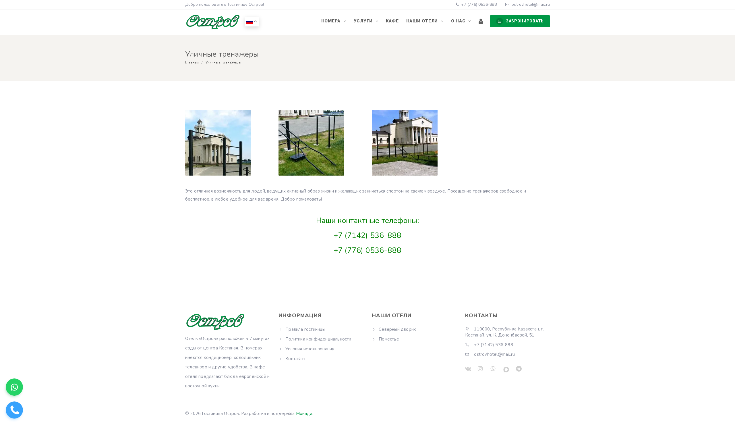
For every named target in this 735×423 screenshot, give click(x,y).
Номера (331, 21)
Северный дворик (397, 329)
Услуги (364, 21)
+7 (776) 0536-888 (478, 4)
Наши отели (422, 21)
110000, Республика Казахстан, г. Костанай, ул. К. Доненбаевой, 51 (504, 332)
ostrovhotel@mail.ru (531, 4)
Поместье (389, 339)
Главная (192, 62)
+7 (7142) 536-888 (367, 235)
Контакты (295, 359)
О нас (459, 21)
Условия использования (309, 349)
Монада (304, 413)
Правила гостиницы (305, 329)
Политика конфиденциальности (318, 339)
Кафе (392, 21)
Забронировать (525, 21)
